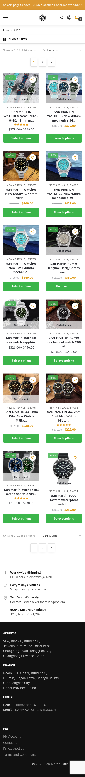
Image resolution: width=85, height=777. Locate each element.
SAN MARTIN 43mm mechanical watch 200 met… (64, 342)
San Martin (52, 764)
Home (6, 30)
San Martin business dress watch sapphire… (21, 340)
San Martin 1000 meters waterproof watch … (64, 499)
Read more (63, 286)
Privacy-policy (13, 748)
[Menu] (9, 17)
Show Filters (18, 39)
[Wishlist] (32, 79)
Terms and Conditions (19, 754)
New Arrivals (16, 107)
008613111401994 (30, 705)
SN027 (74, 259)
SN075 (31, 107)
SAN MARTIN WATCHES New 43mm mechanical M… (64, 116)
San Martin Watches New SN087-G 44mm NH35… (21, 193)
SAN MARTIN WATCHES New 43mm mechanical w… (64, 193)
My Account (12, 736)
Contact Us (11, 742)
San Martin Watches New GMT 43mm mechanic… (21, 267)
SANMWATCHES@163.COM (35, 710)
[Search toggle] (62, 17)
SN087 (31, 185)
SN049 (74, 333)
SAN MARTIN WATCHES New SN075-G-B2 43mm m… (21, 116)
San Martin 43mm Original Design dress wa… (64, 268)
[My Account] (69, 18)
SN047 (31, 485)
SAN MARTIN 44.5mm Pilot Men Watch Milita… (21, 416)
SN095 (31, 407)
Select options (21, 138)
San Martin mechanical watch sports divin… (21, 492)
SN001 (74, 491)
